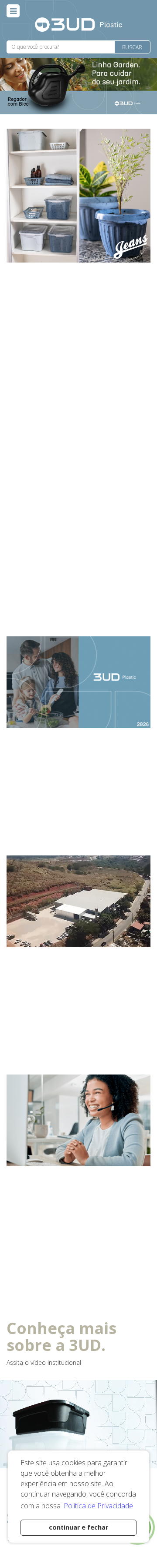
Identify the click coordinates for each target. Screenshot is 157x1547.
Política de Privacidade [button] (98, 1505)
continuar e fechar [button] (78, 1527)
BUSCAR (132, 47)
